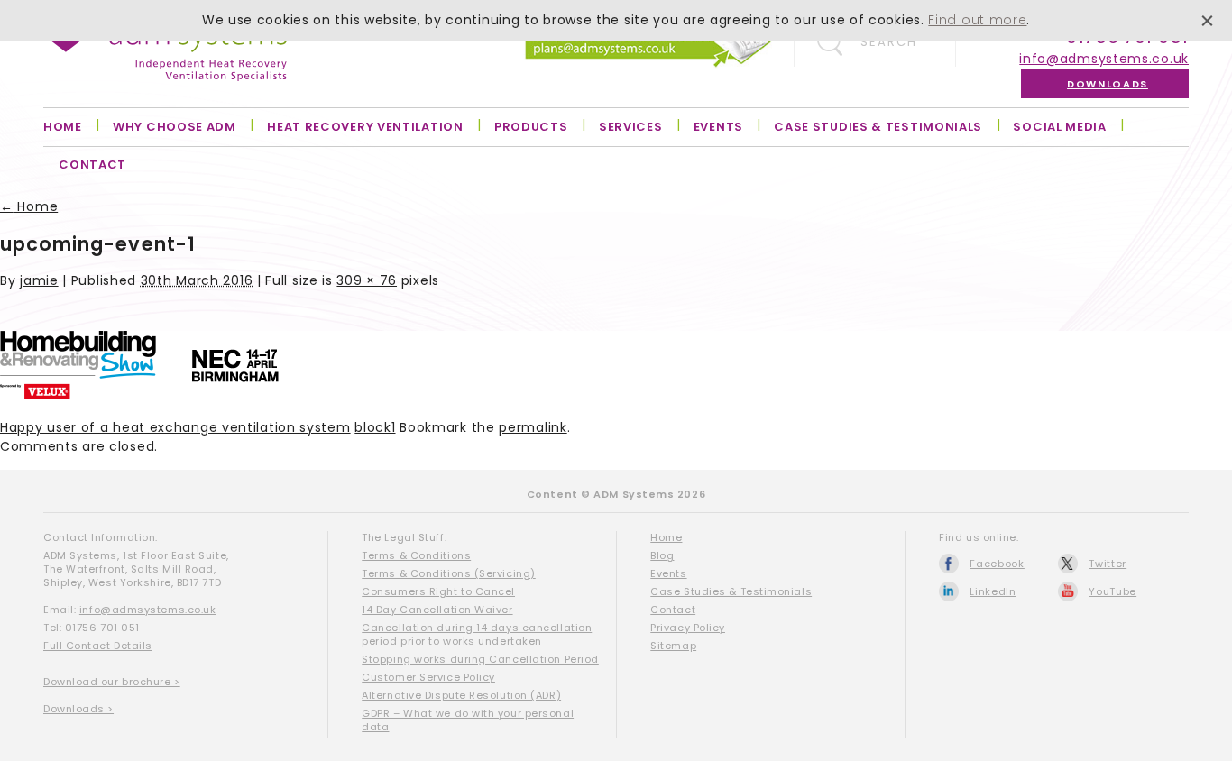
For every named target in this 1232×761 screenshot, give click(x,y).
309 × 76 (366, 280)
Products (531, 126)
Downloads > (78, 708)
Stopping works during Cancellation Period (480, 659)
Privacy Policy (687, 627)
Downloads (1107, 84)
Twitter (1107, 563)
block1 (374, 427)
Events (718, 126)
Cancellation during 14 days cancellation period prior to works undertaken (477, 634)
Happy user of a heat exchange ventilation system (175, 427)
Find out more (977, 20)
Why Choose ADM (174, 126)
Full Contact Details (97, 645)
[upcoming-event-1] (139, 395)
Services (631, 126)
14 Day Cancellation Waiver (437, 609)
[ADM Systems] (165, 52)
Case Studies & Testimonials (878, 126)
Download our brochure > (111, 681)
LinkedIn (993, 591)
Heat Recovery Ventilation (365, 126)
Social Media (1059, 126)
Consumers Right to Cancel (438, 591)
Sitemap (673, 645)
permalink (532, 427)
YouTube (1112, 591)
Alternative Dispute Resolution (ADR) (461, 695)
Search (888, 41)
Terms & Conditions (416, 555)
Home (62, 126)
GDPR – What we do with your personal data (468, 720)
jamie (39, 280)
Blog (662, 555)
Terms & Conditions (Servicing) (449, 573)
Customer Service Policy (428, 677)
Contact (92, 164)
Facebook (997, 563)
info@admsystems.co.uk (1104, 59)
